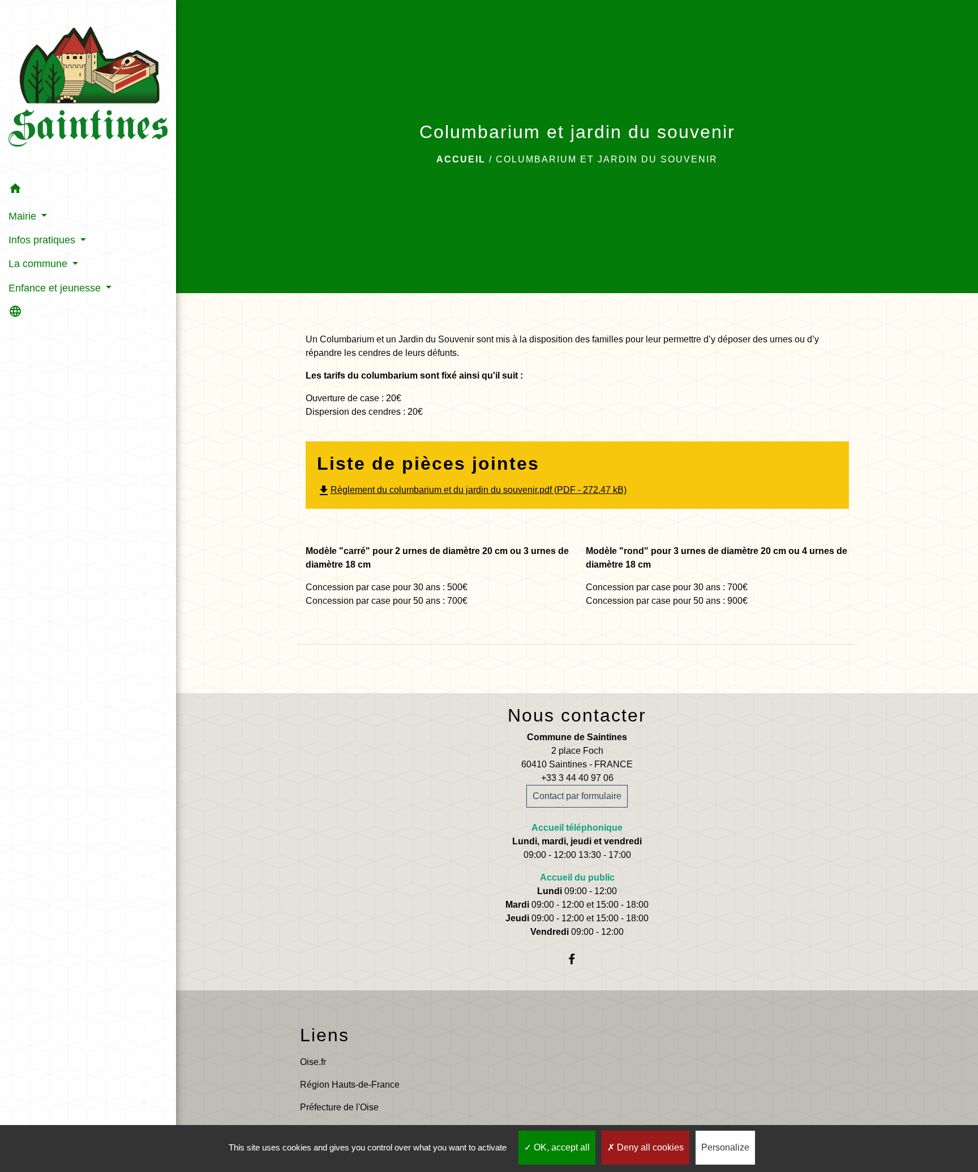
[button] (88, 190)
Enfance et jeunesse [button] (56, 288)
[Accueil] (88, 88)
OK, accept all (560, 1147)
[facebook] (577, 959)
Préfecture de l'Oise (339, 1107)
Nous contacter (577, 715)
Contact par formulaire (577, 796)
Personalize (725, 1147)
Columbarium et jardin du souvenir (607, 159)
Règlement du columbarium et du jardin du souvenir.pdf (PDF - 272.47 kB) (472, 490)
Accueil (461, 159)
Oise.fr (313, 1062)
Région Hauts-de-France (350, 1084)
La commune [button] (39, 263)
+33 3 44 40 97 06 (577, 778)
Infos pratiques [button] (43, 240)
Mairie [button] (23, 216)
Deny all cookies (649, 1147)
